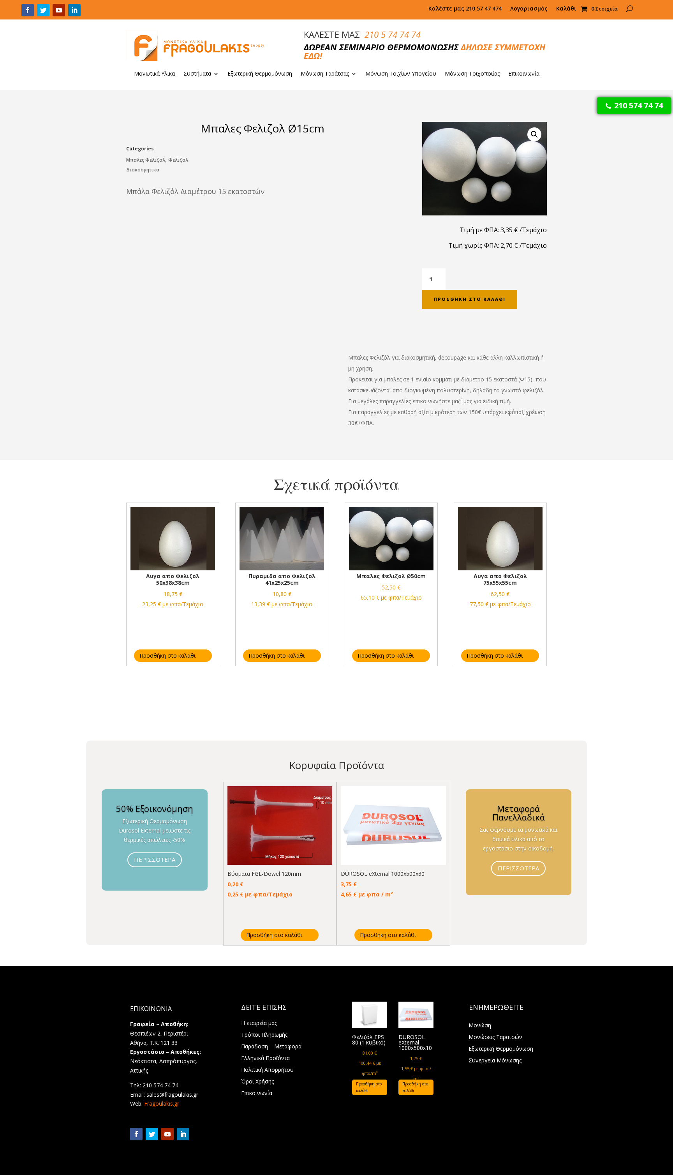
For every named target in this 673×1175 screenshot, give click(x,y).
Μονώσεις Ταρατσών (495, 1037)
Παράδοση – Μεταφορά (271, 1047)
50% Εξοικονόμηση (154, 808)
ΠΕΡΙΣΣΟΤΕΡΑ (154, 859)
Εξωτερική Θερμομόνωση (259, 74)
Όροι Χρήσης (257, 1082)
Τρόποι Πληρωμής (264, 1035)
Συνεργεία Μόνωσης (495, 1061)
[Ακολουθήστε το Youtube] (59, 10)
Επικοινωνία (523, 74)
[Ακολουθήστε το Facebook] (27, 10)
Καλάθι (566, 9)
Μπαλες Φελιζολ (145, 160)
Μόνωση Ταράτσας (325, 74)
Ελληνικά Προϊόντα (265, 1058)
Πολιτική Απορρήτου (267, 1070)
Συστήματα (197, 74)
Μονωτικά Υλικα (154, 74)
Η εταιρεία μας (259, 1023)
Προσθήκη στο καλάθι (470, 299)
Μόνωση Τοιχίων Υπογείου (400, 74)
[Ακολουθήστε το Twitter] (43, 10)
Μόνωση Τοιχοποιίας (472, 74)
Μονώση (480, 1026)
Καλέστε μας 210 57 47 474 (465, 9)
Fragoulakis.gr (161, 1103)
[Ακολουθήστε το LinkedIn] (74, 10)
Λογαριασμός (529, 9)
